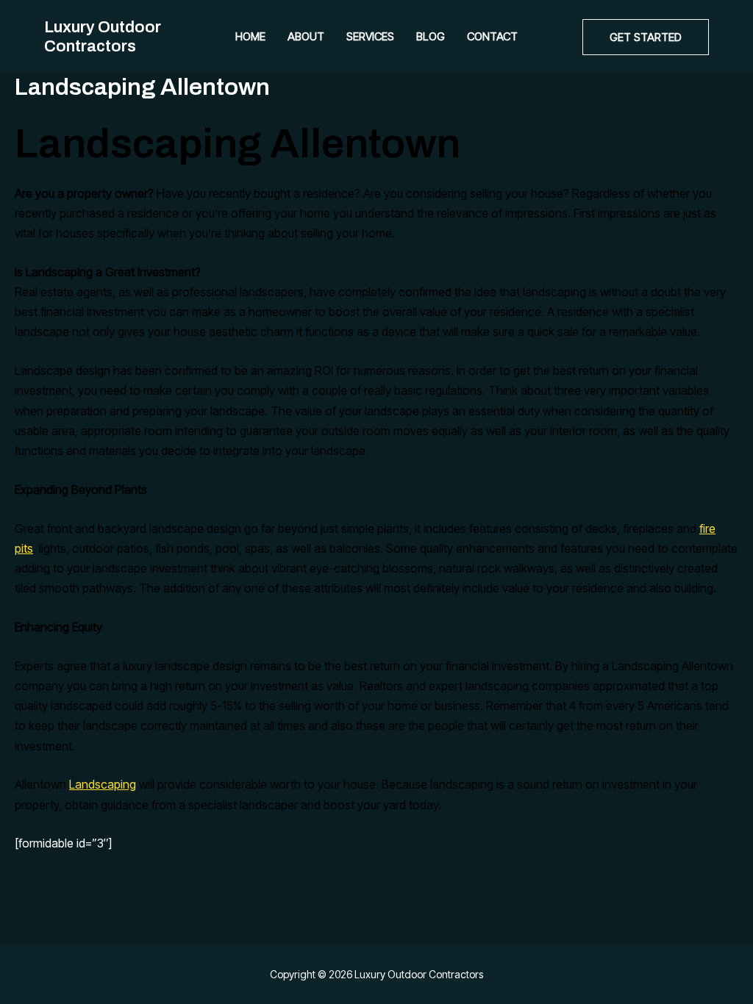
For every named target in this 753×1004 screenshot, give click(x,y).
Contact (492, 36)
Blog (430, 36)
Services (370, 36)
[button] (645, 37)
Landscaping (102, 784)
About (306, 36)
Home (250, 36)
